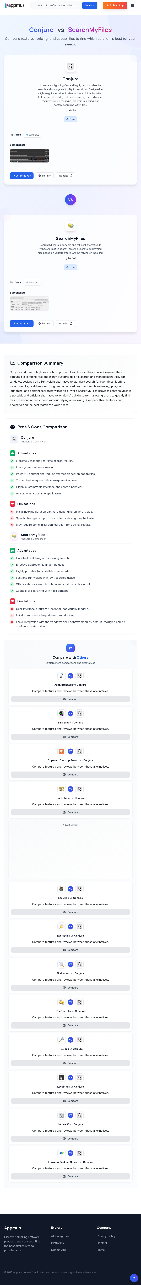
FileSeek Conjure (70, 1048)
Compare (72, 699)
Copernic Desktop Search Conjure (70, 760)
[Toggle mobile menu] (133, 5)
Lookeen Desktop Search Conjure (70, 1162)
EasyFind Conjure (70, 897)
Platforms (57, 1243)
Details (46, 175)
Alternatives (23, 175)
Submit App (117, 5)
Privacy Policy (106, 1236)
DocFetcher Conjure (71, 798)
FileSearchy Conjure (70, 1011)
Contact (102, 1243)
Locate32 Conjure (70, 1124)
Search (89, 5)
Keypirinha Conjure (70, 1086)
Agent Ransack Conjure (70, 684)
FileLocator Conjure (70, 973)
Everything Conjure (70, 935)
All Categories (60, 1236)
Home (101, 1250)
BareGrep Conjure (70, 722)
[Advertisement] (70, 852)
